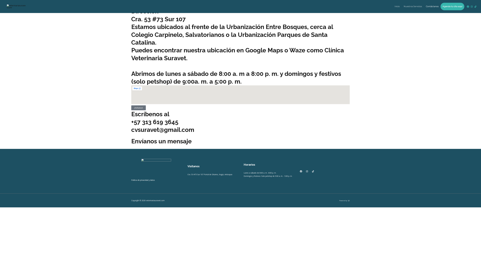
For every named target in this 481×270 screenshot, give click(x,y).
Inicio (397, 6)
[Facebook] (468, 7)
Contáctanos (432, 6)
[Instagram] (472, 7)
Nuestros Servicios (413, 6)
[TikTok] (475, 7)
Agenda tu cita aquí (452, 6)
